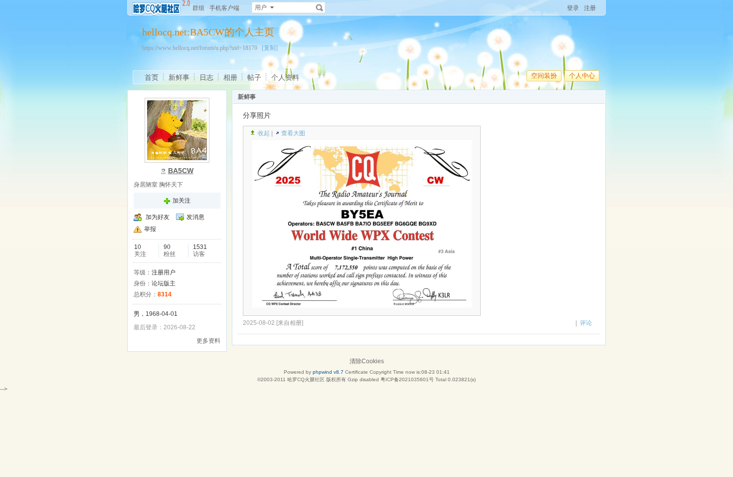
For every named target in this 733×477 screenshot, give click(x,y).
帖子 (254, 77)
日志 (206, 77)
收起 (264, 133)
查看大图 (293, 133)
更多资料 (208, 340)
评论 (586, 322)
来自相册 (290, 322)
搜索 (320, 7)
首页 (152, 77)
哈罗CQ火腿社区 (306, 379)
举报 (150, 229)
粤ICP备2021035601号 (407, 379)
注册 (590, 8)
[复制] (270, 47)
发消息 (195, 217)
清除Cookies (367, 361)
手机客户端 (224, 8)
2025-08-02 (259, 322)
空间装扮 (544, 75)
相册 (230, 77)
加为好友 (158, 217)
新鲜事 (179, 77)
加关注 (181, 200)
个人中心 (582, 75)
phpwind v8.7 (328, 372)
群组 (198, 8)
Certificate (356, 372)
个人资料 (285, 77)
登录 (573, 8)
